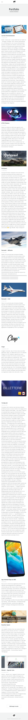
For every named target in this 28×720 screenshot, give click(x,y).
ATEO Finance (5, 123)
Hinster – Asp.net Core (7, 670)
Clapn (3, 347)
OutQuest (4, 168)
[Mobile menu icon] (2, 2)
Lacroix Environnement (8, 35)
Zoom (12, 29)
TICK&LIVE (4, 403)
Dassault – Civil (5, 299)
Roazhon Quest (5, 625)
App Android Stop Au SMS (8, 579)
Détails (15, 29)
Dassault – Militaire (7, 250)
